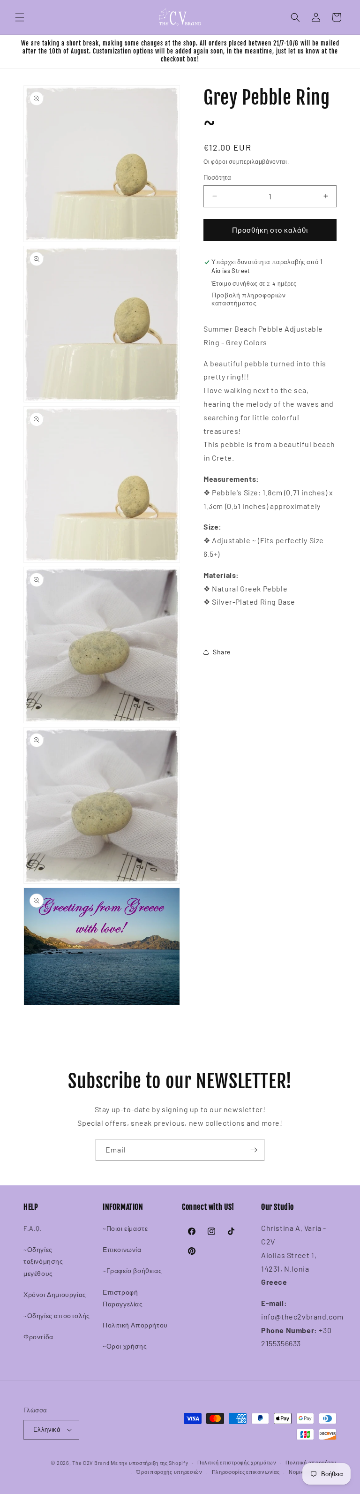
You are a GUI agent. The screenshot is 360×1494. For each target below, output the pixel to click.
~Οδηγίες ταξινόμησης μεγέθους (43, 1261)
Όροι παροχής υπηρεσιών (169, 1472)
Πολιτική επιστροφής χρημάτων (237, 1462)
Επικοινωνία (122, 1249)
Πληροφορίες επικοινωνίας (246, 1472)
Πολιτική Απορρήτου (135, 1325)
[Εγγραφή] (253, 1150)
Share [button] (222, 652)
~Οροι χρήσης (125, 1346)
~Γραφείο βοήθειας (132, 1270)
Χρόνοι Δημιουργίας (54, 1294)
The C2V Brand (90, 1463)
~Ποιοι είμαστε (125, 1228)
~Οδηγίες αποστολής (56, 1316)
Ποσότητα (217, 177)
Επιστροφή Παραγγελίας (123, 1298)
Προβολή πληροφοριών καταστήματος (248, 299)
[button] (19, 17)
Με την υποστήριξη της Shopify (149, 1463)
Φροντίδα (38, 1337)
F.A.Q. (32, 1228)
